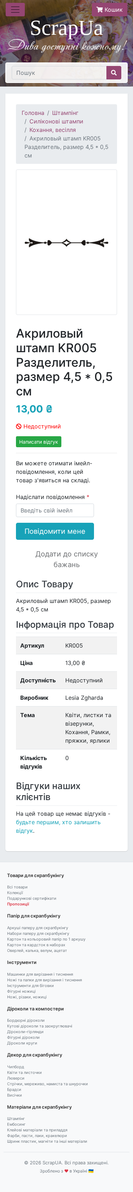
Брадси (14, 1089)
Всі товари (17, 887)
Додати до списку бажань (66, 559)
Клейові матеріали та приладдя (37, 1129)
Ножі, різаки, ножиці (27, 996)
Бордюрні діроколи (26, 1020)
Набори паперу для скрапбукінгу (38, 933)
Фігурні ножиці (21, 991)
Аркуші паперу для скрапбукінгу (37, 927)
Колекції (15, 892)
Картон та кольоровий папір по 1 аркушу (46, 939)
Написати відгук (38, 442)
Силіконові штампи (56, 121)
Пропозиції (18, 904)
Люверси (15, 1078)
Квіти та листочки (24, 1072)
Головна (33, 112)
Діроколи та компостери (35, 1008)
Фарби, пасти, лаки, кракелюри (37, 1135)
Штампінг (65, 112)
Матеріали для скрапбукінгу (39, 1107)
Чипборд (15, 1066)
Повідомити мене (54, 531)
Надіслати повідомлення (51, 496)
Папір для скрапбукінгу (33, 916)
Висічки (14, 1095)
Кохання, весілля (52, 129)
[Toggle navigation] (15, 9)
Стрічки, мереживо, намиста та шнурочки (47, 1083)
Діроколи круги (22, 1043)
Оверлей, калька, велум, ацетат (37, 950)
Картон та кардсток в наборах (36, 944)
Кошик (113, 9)
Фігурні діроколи (23, 1037)
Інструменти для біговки (30, 985)
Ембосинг (16, 1124)
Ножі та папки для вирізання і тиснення (44, 979)
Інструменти (22, 962)
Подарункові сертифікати (31, 898)
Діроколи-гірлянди (25, 1031)
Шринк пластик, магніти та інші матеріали (47, 1141)
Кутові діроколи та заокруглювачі (39, 1026)
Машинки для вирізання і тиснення (40, 974)
